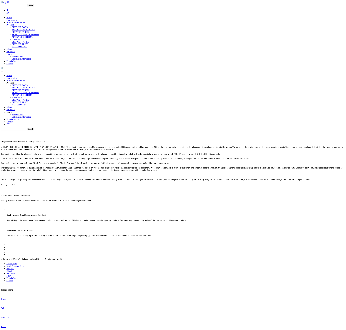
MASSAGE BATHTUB (22, 37)
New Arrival (11, 20)
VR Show (10, 51)
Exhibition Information (21, 59)
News (8, 54)
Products (10, 25)
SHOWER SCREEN (21, 32)
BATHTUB (17, 39)
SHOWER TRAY (20, 44)
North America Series (15, 22)
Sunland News (18, 56)
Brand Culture (12, 61)
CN (8, 124)
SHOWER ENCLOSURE (23, 29)
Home (9, 17)
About (9, 49)
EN (7, 13)
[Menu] (2, 71)
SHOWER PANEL (20, 42)
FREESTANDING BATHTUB (25, 34)
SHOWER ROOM (20, 27)
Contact (9, 64)
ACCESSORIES (19, 47)
